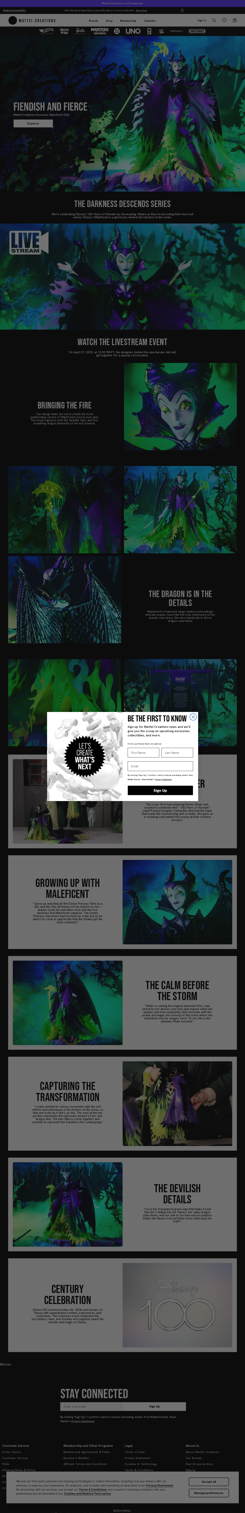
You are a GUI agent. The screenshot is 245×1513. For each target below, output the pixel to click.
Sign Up (160, 790)
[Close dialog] (193, 717)
